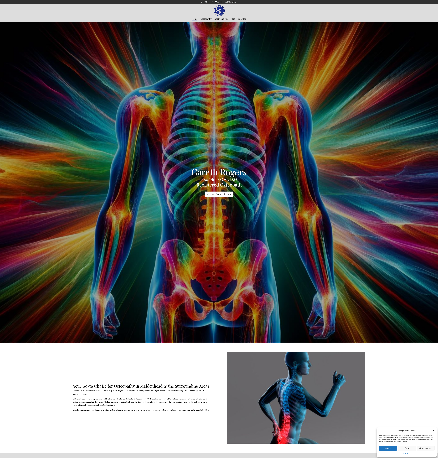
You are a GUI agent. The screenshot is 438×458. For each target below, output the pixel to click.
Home (194, 19)
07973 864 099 (208, 2)
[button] (433, 430)
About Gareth (221, 19)
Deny (407, 448)
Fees (233, 19)
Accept (388, 448)
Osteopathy (206, 19)
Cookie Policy (406, 453)
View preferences (425, 448)
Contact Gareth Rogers (219, 194)
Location (242, 19)
